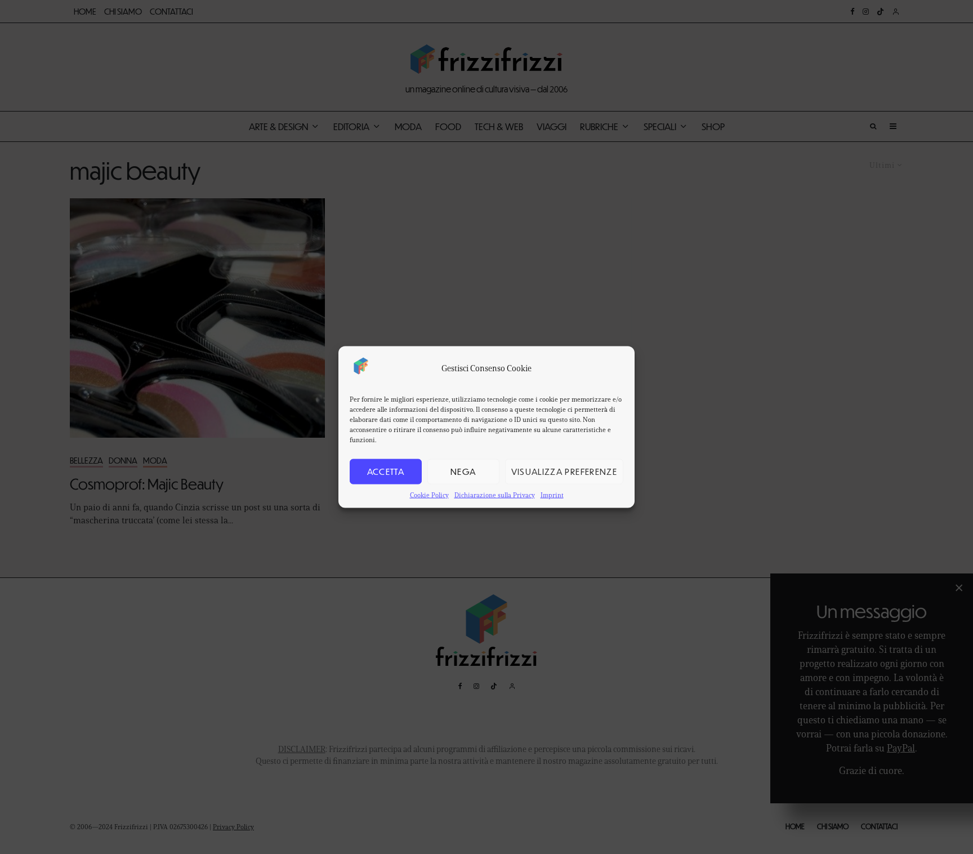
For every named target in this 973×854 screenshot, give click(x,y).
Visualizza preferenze (564, 471)
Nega (463, 471)
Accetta (385, 471)
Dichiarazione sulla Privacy (494, 494)
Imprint (552, 494)
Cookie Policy (429, 494)
